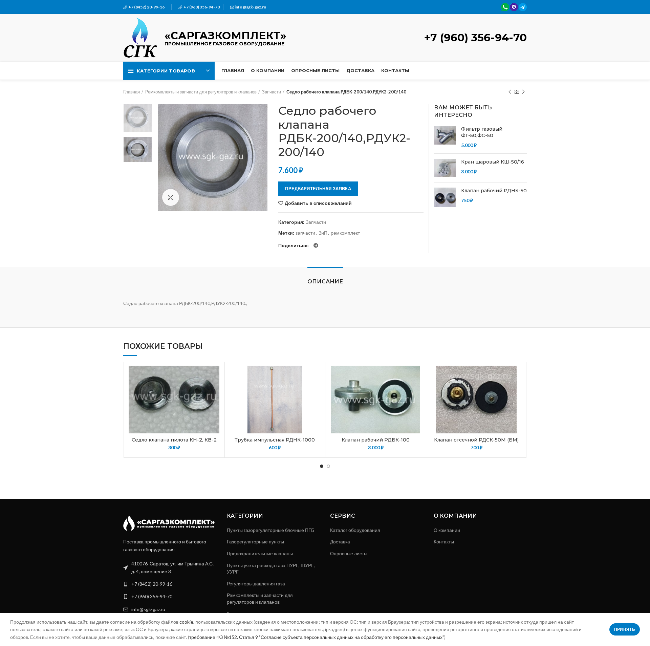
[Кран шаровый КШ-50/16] (445, 168)
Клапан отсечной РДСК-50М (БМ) (476, 440)
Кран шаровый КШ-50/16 (492, 162)
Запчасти (271, 91)
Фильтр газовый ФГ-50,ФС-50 (481, 132)
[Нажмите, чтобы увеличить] (170, 197)
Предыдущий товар (509, 91)
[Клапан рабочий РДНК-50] (445, 197)
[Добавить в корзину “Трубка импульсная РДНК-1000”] (316, 392)
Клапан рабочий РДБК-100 (376, 440)
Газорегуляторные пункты (255, 541)
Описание (325, 281)
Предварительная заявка (318, 188)
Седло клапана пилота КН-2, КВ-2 (174, 440)
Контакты (444, 541)
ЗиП (323, 233)
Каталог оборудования (355, 530)
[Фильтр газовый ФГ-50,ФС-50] (445, 137)
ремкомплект (345, 233)
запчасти (305, 233)
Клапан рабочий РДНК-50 (494, 191)
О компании (447, 530)
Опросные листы (348, 553)
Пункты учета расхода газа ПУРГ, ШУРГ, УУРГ (271, 568)
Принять (624, 629)
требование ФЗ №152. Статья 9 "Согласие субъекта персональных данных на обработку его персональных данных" (316, 637)
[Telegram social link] (315, 245)
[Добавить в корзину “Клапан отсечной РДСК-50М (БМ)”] (518, 392)
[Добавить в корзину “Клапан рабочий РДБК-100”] (417, 392)
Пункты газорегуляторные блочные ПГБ (270, 530)
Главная (131, 91)
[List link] (170, 584)
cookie (186, 622)
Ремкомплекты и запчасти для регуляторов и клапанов (201, 91)
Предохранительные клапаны (260, 553)
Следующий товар (523, 91)
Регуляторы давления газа (256, 583)
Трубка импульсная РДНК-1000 (275, 440)
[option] (137, 118)
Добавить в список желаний (318, 203)
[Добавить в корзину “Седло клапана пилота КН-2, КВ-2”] (216, 392)
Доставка (340, 541)
